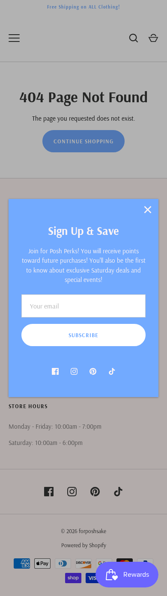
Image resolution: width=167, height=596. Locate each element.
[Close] (147, 209)
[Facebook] (55, 371)
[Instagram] (74, 371)
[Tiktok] (111, 371)
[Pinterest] (93, 371)
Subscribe (83, 335)
